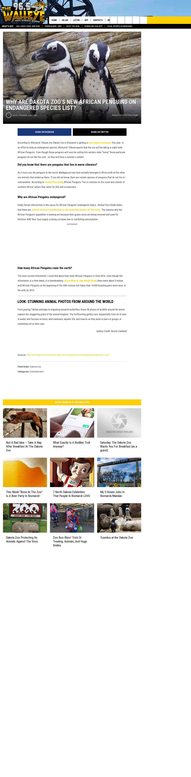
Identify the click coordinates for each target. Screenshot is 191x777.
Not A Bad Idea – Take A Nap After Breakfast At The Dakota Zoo (24, 446)
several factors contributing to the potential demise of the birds (65, 209)
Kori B (15, 115)
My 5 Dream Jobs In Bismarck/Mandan (112, 494)
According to (80, 280)
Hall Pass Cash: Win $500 (28, 26)
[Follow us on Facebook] (128, 20)
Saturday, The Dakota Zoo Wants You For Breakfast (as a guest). (118, 446)
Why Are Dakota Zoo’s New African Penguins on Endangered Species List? (68, 354)
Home (54, 20)
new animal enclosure (99, 142)
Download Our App (93, 26)
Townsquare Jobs (53, 26)
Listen (76, 20)
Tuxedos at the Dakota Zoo (116, 537)
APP (86, 20)
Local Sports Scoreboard (119, 26)
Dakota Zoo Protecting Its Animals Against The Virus (22, 539)
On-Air (65, 20)
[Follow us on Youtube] (143, 20)
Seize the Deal (73, 26)
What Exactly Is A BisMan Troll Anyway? (71, 444)
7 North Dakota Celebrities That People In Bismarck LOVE (71, 494)
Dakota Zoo (35, 366)
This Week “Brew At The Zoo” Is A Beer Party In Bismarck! (24, 494)
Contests (98, 20)
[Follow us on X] (136, 20)
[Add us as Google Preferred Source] (121, 20)
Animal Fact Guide (54, 182)
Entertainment (37, 371)
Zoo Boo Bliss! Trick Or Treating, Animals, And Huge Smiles (70, 541)
